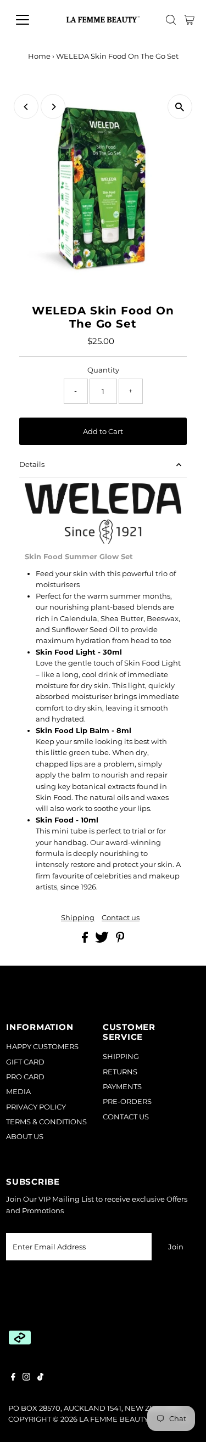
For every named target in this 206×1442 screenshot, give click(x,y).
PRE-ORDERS (127, 1101)
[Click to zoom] (180, 106)
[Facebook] (13, 1378)
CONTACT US (126, 1117)
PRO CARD (25, 1077)
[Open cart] (189, 20)
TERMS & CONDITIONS (46, 1122)
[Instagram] (26, 1378)
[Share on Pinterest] (120, 940)
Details (31, 464)
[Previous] (26, 106)
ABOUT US (24, 1137)
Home (39, 56)
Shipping (77, 918)
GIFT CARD (25, 1062)
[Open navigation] (31, 19)
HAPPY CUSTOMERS (42, 1047)
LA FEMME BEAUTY (113, 1419)
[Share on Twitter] (102, 940)
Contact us (121, 918)
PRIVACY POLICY (36, 1107)
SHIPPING (121, 1056)
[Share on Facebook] (86, 940)
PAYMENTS (122, 1087)
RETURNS (120, 1072)
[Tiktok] (40, 1378)
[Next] (53, 106)
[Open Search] (171, 20)
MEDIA (18, 1092)
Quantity (103, 370)
